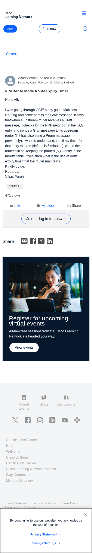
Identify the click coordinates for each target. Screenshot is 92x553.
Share (76, 205)
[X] (41, 241)
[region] (46, 530)
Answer (48, 206)
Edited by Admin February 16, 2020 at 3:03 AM (46, 83)
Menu (85, 13)
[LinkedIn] (50, 241)
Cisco (17, 15)
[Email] (24, 241)
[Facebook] (33, 241)
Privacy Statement (43, 534)
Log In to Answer (46, 219)
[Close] (85, 514)
